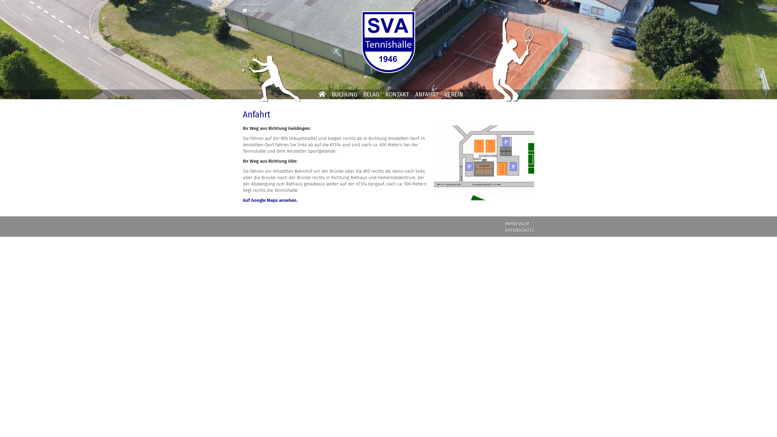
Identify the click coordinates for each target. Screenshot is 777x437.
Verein (454, 94)
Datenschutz (519, 230)
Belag (371, 94)
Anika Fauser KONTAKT (256, 8)
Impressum (517, 224)
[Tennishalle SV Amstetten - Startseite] (388, 42)
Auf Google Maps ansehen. (270, 200)
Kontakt (397, 94)
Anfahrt (427, 94)
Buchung (344, 94)
